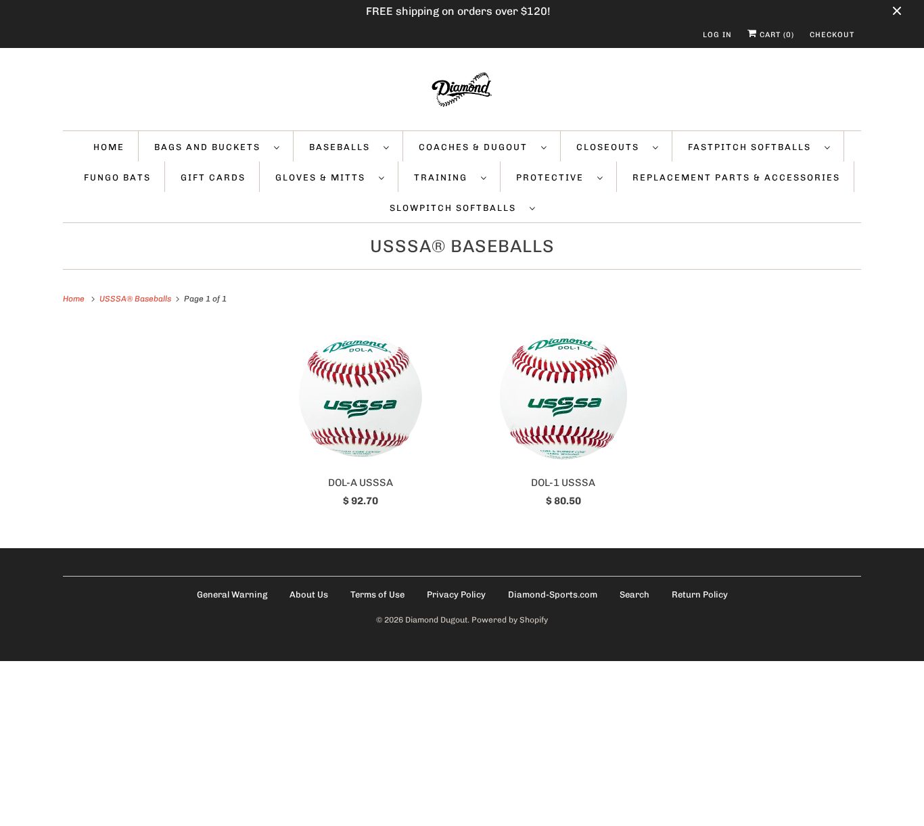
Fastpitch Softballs (753, 147)
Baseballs (343, 147)
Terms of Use (377, 594)
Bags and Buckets (210, 147)
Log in (717, 34)
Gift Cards (213, 177)
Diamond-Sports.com (552, 594)
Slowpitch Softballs (456, 208)
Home (108, 147)
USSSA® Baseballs (462, 246)
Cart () (775, 34)
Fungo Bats (117, 177)
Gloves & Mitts (323, 177)
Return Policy (700, 594)
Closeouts (611, 147)
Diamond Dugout (436, 620)
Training (444, 177)
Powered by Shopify (509, 620)
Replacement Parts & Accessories (736, 177)
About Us (309, 594)
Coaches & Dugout (476, 147)
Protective (553, 177)
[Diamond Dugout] (462, 92)
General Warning (232, 594)
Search (634, 594)
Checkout (832, 34)
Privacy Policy (456, 594)
